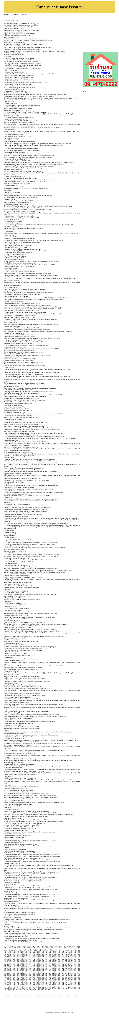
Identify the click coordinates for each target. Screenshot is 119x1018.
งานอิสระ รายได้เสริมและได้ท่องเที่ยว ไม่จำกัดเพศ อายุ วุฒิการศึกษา (21, 61)
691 (63, 981)
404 (66, 965)
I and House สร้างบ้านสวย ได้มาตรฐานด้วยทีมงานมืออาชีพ (19, 271)
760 (53, 984)
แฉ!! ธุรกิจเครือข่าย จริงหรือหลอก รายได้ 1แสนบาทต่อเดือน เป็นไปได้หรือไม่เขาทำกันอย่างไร (27, 560)
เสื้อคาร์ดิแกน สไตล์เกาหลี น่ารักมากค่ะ (14, 549)
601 (5, 977)
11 (25, 946)
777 (30, 986)
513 (30, 972)
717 (69, 982)
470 (46, 969)
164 (66, 952)
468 (40, 969)
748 (14, 984)
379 (63, 964)
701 (18, 982)
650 (8, 979)
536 (27, 973)
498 (59, 970)
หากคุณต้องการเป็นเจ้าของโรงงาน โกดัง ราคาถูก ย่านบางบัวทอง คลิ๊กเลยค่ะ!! (23, 374)
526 (72, 972)
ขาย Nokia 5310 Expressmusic (12, 326)
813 (69, 987)
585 (30, 975)
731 (37, 983)
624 (79, 977)
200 (27, 955)
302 (46, 960)
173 (18, 954)
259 (63, 958)
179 (37, 954)
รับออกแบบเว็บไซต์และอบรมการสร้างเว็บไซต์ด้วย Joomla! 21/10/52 (21, 659)
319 (24, 961)
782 (46, 986)
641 (56, 978)
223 (24, 956)
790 (72, 986)
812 (66, 987)
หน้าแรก (6, 14)
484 (14, 970)
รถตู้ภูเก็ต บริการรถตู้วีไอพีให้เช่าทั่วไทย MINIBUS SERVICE (19, 33)
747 (11, 984)
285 (69, 959)
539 (37, 973)
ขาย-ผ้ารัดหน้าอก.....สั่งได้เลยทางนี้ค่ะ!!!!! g (15, 91)
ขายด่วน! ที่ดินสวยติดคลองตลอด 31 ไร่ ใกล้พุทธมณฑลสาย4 (19, 851)
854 (46, 990)
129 (30, 951)
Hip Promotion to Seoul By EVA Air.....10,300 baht (17, 494)
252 (40, 958)
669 (69, 979)
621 (69, 977)
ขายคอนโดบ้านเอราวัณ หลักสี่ (11, 277)
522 (59, 972)
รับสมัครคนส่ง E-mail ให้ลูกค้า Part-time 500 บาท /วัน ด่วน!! (19, 317)
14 (33, 946)
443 (37, 968)
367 (24, 964)
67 (9, 949)
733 (43, 983)
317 (18, 961)
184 (53, 954)
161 (56, 952)
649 (5, 979)
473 (56, 969)
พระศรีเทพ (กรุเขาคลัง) (9, 231)
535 (24, 973)
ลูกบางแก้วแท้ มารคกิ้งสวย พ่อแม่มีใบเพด (14, 147)
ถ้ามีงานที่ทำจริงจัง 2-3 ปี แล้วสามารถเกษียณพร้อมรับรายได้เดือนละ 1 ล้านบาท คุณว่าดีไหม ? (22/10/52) (31, 275)
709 (43, 982)
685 (43, 981)
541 (43, 973)
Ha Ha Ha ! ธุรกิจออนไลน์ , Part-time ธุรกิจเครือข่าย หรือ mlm (19, 912)
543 (50, 973)
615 (50, 977)
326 (46, 961)
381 (69, 964)
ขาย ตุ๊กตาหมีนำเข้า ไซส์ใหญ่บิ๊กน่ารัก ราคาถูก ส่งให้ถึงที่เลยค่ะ (20, 336)
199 (24, 955)
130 (34, 951)
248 (27, 958)
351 (50, 963)
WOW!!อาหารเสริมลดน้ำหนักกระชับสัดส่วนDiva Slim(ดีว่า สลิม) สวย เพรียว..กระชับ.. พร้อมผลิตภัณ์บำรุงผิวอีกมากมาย (34, 299)
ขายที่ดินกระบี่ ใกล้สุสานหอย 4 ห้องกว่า (14, 28)
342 (21, 963)
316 (14, 961)
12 (28, 946)
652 (14, 979)
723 (11, 983)
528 (79, 972)
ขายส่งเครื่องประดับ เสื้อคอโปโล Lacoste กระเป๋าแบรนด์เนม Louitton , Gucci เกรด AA (26, 181)
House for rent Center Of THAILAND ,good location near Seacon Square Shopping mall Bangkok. (30, 388)
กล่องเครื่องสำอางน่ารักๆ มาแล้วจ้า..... (13, 818)
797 (18, 987)
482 (8, 970)
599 (75, 975)
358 (72, 963)
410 (8, 967)
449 (56, 968)
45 (32, 947)
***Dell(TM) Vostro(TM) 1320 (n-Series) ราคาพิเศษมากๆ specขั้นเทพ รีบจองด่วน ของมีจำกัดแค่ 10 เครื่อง (31, 463)
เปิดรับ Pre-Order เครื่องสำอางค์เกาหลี (13, 221)
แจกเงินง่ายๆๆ (7, 807)
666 (59, 979)
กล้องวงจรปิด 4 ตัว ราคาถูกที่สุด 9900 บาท (15, 32)
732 (40, 983)
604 (14, 977)
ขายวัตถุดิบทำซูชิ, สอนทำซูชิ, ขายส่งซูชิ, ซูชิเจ (16, 565)
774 (21, 986)
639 (50, 978)
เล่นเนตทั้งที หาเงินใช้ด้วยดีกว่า (12, 683)
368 (27, 964)
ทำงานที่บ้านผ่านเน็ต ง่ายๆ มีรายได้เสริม (14, 482)
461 (18, 969)
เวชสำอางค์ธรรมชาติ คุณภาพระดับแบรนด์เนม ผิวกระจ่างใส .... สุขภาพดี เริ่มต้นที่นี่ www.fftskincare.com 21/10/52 (33, 821)
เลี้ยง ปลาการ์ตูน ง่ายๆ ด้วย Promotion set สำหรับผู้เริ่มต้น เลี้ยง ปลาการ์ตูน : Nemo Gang (27, 880)
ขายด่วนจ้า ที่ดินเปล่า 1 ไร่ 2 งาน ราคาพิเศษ (15, 247)
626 (8, 978)
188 (66, 954)
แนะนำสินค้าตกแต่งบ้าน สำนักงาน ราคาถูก (15, 347)
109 (44, 950)
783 (50, 986)
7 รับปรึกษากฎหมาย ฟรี (10, 537)
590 (46, 975)
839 (75, 988)
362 (8, 964)
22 (52, 946)
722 (8, 983)
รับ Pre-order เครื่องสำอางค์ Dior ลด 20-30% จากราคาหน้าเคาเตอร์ (21, 30)
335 (75, 961)
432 (79, 967)
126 (21, 951)
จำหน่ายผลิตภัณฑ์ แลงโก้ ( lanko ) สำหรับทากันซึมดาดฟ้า (19, 487)
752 (27, 984)
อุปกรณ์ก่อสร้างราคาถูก (10, 884)
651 (11, 979)
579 (11, 975)
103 (24, 950)
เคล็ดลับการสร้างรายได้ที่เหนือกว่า (12, 671)
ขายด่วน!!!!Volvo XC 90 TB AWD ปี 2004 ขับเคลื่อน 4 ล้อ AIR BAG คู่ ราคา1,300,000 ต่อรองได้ (28, 489)
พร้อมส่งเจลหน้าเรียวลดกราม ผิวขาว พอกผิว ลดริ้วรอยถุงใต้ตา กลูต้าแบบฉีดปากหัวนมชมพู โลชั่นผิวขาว (30, 319)
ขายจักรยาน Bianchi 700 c (11, 606)
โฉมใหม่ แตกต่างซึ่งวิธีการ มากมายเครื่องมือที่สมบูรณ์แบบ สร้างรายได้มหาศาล (24, 228)
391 (24, 965)
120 (79, 950)
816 (79, 987)
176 (27, 954)
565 (43, 974)
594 (59, 975)
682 (34, 981)
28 (67, 946)
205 (43, 955)
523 (63, 972)
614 (46, 977)
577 (5, 975)
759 (50, 984)
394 (34, 965)
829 (43, 988)
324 (40, 961)
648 (79, 978)
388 (14, 965)
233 (56, 956)
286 (72, 959)
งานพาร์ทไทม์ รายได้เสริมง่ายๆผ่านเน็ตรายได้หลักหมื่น (18, 60)
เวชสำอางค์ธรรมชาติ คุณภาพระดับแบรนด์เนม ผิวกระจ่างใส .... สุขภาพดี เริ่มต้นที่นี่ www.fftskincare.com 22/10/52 (33, 240)
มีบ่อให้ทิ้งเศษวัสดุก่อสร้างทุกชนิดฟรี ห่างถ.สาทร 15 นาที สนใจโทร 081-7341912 (25, 695)
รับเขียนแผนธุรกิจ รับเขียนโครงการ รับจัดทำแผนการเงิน (18, 421)
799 (24, 987)
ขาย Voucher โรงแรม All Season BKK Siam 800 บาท (18, 403)
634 (34, 978)
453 (69, 968)
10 (23, 946)
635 (37, 978)
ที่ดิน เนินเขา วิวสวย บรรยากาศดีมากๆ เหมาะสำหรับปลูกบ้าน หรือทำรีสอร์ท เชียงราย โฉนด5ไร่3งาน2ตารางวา (32, 428)
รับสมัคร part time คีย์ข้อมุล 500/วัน (13, 169)
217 (5, 956)
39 (17, 947)
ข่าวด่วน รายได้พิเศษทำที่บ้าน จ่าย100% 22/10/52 (17, 161)
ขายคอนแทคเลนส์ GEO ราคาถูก (12, 610)
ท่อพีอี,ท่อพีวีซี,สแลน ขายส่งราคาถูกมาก (14, 837)
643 (63, 978)
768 (79, 984)
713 (56, 982)
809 (56, 987)
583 (24, 975)
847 (24, 990)
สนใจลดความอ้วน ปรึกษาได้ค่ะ (12, 620)
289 (5, 960)
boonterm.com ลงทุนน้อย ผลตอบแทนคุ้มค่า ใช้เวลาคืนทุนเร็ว (19, 211)
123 (11, 951)
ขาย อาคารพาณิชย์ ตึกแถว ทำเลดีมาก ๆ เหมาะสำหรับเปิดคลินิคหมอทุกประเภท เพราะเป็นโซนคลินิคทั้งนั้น (31, 813)
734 (46, 983)
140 (66, 951)
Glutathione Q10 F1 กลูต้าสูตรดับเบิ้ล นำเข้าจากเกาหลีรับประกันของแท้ (22, 68)
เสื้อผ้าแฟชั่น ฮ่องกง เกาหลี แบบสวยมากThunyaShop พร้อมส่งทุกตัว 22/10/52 (24, 383)
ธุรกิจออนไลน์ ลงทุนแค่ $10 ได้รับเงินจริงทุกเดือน (16, 202)
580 (14, 975)
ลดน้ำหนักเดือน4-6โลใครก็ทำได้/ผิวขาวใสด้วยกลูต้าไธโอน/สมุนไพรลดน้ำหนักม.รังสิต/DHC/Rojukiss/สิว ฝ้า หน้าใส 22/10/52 (36, 298)
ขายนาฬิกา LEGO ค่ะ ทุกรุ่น (11, 639)
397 (43, 965)
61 (71, 947)
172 (14, 954)
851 (36, 990)
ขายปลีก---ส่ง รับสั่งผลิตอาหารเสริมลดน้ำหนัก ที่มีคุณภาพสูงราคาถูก (21, 435)
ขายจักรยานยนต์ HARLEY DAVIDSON (14, 89)
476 (66, 969)
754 (34, 984)
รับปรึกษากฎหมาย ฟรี (9, 535)
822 (21, 988)
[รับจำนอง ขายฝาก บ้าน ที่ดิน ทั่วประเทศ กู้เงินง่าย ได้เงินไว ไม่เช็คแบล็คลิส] (100, 86)
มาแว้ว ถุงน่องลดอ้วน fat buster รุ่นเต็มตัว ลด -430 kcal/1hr (19, 561)
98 (9, 950)
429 (69, 967)
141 (69, 951)
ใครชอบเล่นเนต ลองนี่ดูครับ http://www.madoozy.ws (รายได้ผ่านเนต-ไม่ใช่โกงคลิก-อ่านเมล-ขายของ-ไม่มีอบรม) (32, 307)
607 (24, 977)
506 (8, 972)
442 (34, 968)
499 (63, 970)
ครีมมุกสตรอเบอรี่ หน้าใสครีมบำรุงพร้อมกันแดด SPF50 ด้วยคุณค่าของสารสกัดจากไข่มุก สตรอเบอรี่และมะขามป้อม (33, 433)
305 (56, 960)
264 (79, 958)
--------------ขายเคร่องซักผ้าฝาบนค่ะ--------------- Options (17, 539)
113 (56, 950)
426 (59, 967)
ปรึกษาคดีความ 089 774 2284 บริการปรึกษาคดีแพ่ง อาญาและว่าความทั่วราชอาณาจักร (26, 480)
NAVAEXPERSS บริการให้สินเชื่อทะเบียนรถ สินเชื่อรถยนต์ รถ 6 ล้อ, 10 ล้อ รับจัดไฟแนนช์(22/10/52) (29, 155)
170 (8, 954)
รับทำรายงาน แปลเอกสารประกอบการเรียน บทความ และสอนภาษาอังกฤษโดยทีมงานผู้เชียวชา (28, 157)
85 (54, 949)
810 (59, 987)
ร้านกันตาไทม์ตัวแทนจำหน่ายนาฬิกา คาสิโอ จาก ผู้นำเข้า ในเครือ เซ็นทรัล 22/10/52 (26, 82)
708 (40, 982)
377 (56, 964)
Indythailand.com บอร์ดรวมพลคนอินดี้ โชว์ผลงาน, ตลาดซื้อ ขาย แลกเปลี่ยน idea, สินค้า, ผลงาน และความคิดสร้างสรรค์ (35, 922)
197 (18, 955)
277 (43, 959)
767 (75, 984)
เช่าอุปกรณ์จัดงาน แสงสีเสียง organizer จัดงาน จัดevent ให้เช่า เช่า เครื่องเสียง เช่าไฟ (26, 188)
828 (40, 988)
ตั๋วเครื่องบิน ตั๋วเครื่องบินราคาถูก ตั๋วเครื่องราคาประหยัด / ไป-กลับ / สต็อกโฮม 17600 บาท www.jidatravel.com (32, 894)
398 (46, 965)
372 (40, 964)
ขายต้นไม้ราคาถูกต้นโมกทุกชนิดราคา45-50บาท (16, 53)
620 (66, 977)
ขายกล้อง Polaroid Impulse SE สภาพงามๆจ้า (15, 119)
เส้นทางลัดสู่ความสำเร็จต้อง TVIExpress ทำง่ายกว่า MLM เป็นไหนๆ (21, 25)
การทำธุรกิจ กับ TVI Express (11, 138)
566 (46, 974)
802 (34, 987)
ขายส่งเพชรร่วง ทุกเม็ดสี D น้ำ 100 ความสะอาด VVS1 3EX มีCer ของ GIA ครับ (24, 622)
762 (59, 984)
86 (56, 949)
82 (46, 949)
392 (27, 965)
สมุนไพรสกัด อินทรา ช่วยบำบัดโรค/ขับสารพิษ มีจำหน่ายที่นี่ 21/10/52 (22, 726)
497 (56, 970)
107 (37, 950)
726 (21, 983)
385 (5, 965)
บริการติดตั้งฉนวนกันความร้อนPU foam (14, 660)
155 (37, 952)
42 (25, 947)
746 (8, 984)
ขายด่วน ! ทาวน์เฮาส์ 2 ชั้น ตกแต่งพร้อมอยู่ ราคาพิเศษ (18, 804)
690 (59, 981)
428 (66, 967)
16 (38, 946)
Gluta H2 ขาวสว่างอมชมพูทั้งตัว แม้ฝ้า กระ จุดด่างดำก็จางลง (19, 87)
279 (50, 959)
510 (21, 972)
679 (24, 981)
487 (24, 970)
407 (75, 965)
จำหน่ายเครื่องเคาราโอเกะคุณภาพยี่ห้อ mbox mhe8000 (18, 875)
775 (24, 986)
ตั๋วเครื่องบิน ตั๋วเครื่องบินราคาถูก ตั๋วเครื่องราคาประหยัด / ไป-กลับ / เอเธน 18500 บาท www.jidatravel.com (31, 873)
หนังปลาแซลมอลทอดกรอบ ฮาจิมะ (12, 679)
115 (63, 950)
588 (40, 975)
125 (18, 951)
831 (50, 988)
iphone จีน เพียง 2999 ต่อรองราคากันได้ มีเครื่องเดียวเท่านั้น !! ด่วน (21, 417)
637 (43, 978)
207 (50, 955)
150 (21, 952)
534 (21, 973)
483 (11, 970)
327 (50, 961)
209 (56, 955)
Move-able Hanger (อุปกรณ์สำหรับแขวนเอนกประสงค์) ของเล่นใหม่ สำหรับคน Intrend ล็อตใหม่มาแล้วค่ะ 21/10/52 (33, 666)
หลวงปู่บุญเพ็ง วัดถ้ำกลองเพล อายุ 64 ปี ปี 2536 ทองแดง (18, 619)
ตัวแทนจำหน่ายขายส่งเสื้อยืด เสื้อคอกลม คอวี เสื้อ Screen (18, 389)
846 (20, 990)
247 (24, 958)
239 (75, 956)
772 (14, 986)
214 (72, 955)
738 (59, 983)
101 (18, 950)
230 (46, 956)
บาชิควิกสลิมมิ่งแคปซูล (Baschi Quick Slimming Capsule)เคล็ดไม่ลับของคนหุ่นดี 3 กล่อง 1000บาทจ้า (30, 180)
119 (75, 950)
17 (40, 946)
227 (37, 956)
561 (30, 974)
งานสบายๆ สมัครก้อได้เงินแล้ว (11, 506)
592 (53, 975)
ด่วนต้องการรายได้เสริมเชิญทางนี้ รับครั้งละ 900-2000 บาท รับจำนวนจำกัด (23, 577)
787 (63, 986)
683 (37, 981)
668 (66, 979)
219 (11, 956)
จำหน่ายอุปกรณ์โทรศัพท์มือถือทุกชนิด (13, 134)
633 (30, 978)
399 (50, 965)
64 (79, 947)
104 (27, 950)
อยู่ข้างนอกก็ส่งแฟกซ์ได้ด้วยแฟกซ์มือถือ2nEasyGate (17, 473)
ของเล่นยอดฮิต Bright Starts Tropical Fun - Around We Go (19, 736)
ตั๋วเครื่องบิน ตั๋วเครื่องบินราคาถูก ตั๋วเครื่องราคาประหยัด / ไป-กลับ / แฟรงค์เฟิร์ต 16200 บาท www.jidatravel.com (32, 900)
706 (34, 982)
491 (37, 970)
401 (56, 965)
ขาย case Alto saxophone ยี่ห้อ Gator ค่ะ (14, 915)
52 (49, 947)
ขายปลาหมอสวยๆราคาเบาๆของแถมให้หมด (15, 407)
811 (63, 987)
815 (75, 987)
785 (56, 986)
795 (11, 987)
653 (18, 979)
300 (40, 960)
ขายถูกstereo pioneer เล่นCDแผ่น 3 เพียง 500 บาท (17, 835)
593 (56, 975)
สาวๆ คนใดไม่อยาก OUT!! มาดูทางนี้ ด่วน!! (15, 256)
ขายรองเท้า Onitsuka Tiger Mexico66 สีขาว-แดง (16, 653)
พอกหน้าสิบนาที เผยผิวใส (10, 185)
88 (61, 949)
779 (37, 986)
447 (50, 968)
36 (10, 947)
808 (53, 987)
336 (79, 961)
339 (11, 963)
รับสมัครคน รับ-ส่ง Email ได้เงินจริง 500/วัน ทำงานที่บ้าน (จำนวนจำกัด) (22, 599)
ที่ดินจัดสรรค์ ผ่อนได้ (9, 540)
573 (69, 974)
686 (46, 981)
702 (21, 982)
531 (11, 973)
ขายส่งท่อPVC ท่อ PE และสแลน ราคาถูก (14, 839)
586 (34, 975)
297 (30, 960)
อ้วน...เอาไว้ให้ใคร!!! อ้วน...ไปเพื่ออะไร (14, 333)
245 (18, 958)
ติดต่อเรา (23, 14)
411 (11, 967)
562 (34, 974)
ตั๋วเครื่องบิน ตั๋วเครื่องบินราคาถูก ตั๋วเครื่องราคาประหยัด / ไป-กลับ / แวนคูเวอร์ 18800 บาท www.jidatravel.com (32, 853)
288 (79, 959)
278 (46, 959)
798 (21, 987)
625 (5, 978)
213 (69, 955)
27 (65, 946)
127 (24, 951)
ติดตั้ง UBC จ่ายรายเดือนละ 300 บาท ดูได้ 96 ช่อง (17, 655)
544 (53, 973)
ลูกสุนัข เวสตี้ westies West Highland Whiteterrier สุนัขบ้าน (19, 58)
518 (46, 972)
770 (8, 986)
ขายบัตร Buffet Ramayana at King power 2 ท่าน (16, 575)
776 (27, 986)
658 (34, 979)
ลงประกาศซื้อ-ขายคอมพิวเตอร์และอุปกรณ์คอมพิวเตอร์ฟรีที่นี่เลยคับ (21, 148)
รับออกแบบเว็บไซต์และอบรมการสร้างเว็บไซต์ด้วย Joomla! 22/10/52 (21, 424)
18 (43, 946)
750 (21, 984)
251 (37, 958)
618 (59, 977)
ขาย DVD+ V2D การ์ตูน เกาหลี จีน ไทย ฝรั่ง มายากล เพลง (19, 75)
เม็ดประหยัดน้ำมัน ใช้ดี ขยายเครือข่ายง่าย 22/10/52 (17, 136)
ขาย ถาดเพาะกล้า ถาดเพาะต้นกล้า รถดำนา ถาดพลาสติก (18, 723)
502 (72, 970)
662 (46, 979)
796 (14, 987)
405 (69, 965)
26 (62, 946)
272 (27, 959)
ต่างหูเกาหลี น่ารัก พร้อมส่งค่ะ (11, 643)
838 (72, 988)
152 (27, 952)
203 (37, 955)
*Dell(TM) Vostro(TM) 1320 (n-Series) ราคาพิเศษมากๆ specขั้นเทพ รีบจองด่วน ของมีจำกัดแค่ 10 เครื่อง (30, 721)
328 (53, 961)
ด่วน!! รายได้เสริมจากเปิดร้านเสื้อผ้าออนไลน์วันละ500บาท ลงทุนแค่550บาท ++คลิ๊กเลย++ (27, 681)
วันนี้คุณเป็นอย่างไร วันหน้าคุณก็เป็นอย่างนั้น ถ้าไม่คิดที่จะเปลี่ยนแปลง (21, 49)
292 (14, 960)
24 (57, 946)
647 (75, 978)
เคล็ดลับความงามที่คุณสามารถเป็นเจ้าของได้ (15, 159)
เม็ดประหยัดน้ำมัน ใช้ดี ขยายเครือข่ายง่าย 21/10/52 (17, 596)
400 (53, 965)
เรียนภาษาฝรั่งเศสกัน (9, 891)
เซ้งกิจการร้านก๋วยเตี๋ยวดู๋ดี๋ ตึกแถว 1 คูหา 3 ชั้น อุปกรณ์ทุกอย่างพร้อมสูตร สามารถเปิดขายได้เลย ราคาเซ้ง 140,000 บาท (34, 51)
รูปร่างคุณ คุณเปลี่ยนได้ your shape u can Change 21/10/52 (19, 764)
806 (46, 987)
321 (30, 961)
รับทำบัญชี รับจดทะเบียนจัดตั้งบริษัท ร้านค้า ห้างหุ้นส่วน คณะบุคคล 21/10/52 (23, 759)
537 (30, 973)
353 (56, 963)
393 (30, 965)
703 (24, 982)
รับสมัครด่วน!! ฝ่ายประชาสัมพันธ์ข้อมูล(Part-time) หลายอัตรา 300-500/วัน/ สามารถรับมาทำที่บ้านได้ (29, 629)
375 (50, 964)
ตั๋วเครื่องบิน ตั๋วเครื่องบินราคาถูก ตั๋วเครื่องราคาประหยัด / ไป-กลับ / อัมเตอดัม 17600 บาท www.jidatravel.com (32, 861)
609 (30, 977)
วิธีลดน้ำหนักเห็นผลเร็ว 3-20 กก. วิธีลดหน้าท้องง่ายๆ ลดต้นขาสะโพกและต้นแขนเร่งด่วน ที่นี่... (28, 273)
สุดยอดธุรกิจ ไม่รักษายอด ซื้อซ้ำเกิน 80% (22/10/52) (17, 183)
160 (53, 952)
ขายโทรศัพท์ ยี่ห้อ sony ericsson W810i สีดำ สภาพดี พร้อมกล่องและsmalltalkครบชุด (25, 39)
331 (63, 961)
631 (24, 978)
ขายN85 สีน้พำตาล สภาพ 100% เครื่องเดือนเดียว (16, 792)
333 (69, 961)
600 (79, 975)
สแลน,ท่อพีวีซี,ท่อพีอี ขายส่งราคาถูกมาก (14, 833)
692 (66, 981)
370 (34, 964)
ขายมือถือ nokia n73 (9, 101)
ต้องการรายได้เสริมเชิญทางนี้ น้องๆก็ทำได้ (14, 603)
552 (79, 973)
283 (63, 959)
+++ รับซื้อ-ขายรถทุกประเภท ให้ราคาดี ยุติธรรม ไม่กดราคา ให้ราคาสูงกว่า (23, 340)
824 (27, 988)
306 (59, 960)
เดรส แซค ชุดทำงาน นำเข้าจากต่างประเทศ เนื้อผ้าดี (17, 697)
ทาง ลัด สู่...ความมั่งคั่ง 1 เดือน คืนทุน (13, 301)
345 (30, 963)
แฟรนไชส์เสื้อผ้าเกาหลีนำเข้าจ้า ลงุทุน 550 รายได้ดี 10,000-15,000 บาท (22, 65)
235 (63, 956)
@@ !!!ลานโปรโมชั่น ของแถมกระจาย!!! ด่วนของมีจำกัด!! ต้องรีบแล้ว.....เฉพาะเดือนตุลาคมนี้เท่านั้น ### (30, 797)
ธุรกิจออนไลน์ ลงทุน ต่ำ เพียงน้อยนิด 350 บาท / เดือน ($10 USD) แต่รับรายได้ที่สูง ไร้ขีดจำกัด (28, 195)
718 (72, 982)
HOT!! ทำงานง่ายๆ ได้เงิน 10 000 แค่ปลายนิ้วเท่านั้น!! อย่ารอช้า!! (20, 178)
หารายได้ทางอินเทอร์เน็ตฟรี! (11, 80)
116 (66, 950)
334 (72, 961)
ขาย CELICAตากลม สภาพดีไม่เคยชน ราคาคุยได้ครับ (17, 371)
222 (21, 956)
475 (63, 969)
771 (11, 986)
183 (50, 954)
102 (21, 950)
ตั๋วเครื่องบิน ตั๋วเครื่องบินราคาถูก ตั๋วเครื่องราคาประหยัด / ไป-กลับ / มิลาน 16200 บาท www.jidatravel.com (31, 877)
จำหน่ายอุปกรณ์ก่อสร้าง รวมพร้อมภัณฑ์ (14, 490)
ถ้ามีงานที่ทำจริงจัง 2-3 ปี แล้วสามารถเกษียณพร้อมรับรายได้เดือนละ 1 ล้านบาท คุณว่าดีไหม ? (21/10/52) (31, 735)
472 (53, 969)
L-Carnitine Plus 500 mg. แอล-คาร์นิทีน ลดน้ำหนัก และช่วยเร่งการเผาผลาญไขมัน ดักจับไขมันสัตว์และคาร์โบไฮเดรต (34, 73)
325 (43, 961)
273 (30, 959)
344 (27, 963)
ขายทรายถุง (7, 847)
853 (42, 990)
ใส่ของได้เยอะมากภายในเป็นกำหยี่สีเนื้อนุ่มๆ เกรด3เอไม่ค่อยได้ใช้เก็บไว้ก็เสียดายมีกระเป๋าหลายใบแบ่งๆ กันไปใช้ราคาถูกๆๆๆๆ (35, 572)
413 (18, 967)
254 (46, 958)
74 (27, 949)
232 (53, 956)
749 (18, 984)
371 (37, 964)
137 (56, 951)
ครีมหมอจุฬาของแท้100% (10, 563)
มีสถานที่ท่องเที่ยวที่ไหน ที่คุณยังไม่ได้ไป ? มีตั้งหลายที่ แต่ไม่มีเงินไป (21, 742)
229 (43, 956)
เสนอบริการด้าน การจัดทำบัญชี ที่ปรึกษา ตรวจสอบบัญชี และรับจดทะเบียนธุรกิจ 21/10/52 (26, 811)
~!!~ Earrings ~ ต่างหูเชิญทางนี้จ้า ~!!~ (14, 725)
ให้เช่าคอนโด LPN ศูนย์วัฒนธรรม (12, 917)
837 (69, 988)
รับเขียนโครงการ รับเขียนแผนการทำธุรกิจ (14, 412)
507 (11, 972)
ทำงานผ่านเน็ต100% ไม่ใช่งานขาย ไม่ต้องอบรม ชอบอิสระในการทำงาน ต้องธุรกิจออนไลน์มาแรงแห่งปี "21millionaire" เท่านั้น (36, 100)
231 (50, 956)
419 (37, 967)
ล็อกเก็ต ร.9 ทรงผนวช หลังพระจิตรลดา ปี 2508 (16, 591)
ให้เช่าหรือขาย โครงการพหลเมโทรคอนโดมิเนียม (16, 408)
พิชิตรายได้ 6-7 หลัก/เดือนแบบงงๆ (12, 192)
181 (43, 954)
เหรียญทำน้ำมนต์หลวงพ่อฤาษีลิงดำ (13, 223)
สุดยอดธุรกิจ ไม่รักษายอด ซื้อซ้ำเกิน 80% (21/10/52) (17, 935)
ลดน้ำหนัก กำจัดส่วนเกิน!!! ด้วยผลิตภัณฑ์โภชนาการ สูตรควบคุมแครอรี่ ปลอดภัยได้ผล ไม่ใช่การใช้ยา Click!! (31, 324)
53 (52, 947)
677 (18, 981)
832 (53, 988)
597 (69, 975)
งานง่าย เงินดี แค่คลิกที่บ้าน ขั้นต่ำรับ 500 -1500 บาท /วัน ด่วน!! (20, 120)
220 (14, 956)
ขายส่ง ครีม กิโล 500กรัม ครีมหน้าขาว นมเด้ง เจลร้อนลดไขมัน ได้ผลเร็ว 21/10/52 (25, 699)
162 (59, 952)
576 (79, 974)
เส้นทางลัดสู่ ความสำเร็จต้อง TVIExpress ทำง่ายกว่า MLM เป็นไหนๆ (21, 23)
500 (66, 970)
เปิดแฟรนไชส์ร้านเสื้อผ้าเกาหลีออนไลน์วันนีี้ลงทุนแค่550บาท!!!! (20, 685)
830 (46, 988)
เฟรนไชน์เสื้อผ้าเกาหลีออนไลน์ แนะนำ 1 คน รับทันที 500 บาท (19, 26)
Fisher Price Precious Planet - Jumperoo (14, 733)
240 (79, 956)
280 (53, 959)
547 (63, 973)
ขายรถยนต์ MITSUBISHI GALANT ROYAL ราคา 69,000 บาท (20, 574)
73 (24, 949)
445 (43, 968)
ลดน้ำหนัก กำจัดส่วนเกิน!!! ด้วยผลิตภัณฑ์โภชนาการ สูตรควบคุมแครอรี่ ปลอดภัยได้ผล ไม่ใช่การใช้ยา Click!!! (32, 338)
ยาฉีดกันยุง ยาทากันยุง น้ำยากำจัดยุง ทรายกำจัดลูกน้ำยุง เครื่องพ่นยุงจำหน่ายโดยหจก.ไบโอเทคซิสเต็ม (30, 471)
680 (27, 981)
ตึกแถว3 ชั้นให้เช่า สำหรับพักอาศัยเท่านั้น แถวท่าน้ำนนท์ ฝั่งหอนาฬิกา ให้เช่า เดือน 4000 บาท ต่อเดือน (30, 594)
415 (24, 967)
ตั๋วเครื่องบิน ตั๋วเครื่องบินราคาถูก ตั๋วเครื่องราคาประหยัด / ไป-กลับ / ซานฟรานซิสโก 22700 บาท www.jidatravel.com (33, 856)
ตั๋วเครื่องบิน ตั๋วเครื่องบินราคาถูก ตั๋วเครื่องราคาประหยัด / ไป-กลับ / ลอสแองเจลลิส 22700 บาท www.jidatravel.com (33, 860)
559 (24, 974)
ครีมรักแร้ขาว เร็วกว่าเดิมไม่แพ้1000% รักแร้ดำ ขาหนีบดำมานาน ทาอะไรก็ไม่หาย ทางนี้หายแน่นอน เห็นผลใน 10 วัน (34, 436)
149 (18, 952)
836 (66, 988)
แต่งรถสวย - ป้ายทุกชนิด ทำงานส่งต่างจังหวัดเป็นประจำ (18, 718)
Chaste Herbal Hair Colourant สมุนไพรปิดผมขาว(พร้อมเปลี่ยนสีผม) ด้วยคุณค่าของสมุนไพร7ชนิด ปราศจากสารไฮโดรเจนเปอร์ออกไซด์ (38, 814)
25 (60, 946)
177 (30, 954)
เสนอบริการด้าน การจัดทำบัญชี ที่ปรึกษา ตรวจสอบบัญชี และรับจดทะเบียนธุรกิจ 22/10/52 (26, 251)
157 (43, 952)
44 (29, 947)
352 (53, 963)
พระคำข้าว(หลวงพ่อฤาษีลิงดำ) (11, 226)
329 (56, 961)
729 (30, 983)
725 (18, 983)
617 (56, 977)
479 (75, 969)
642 (59, 978)
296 (27, 960)
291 (11, 960)
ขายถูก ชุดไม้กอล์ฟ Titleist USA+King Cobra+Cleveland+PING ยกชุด (22, 553)
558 (21, 974)
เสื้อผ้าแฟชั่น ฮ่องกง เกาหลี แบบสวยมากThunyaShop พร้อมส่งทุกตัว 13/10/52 (24, 362)
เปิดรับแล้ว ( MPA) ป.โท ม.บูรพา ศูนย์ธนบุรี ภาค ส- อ (17, 558)
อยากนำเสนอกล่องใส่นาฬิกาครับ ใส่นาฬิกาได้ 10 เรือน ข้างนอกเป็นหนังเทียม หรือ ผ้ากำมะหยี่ (27, 209)
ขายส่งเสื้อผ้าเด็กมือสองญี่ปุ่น (11, 893)
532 (14, 973)
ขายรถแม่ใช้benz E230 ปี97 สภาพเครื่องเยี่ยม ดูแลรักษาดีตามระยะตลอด (22, 63)
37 (12, 947)
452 (66, 968)
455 (75, 968)
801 (30, 987)
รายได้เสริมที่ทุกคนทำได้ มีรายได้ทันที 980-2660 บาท (17, 605)
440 (27, 968)
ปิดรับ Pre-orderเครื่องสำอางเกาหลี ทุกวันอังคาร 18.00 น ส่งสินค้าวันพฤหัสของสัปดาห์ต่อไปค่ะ (28, 507)
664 (53, 979)
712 (53, 982)
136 (53, 951)
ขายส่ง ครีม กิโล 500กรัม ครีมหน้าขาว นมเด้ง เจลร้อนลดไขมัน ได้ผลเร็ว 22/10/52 (25, 342)
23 (55, 946)
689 (56, 981)
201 (30, 955)
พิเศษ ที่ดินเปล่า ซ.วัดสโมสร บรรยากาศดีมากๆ (15, 237)
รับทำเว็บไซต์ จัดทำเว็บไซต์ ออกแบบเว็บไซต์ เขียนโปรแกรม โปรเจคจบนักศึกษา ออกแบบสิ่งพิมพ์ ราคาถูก (30, 568)
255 (50, 958)
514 (34, 972)
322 (34, 961)
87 (59, 949)
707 (37, 982)
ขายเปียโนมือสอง (8, 657)
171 (11, 954)
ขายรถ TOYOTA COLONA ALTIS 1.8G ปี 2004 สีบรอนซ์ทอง (19, 914)
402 (59, 965)
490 (34, 970)
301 (43, 960)
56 (59, 947)
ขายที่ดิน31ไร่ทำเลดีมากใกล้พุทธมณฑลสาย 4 (15, 849)
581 (18, 975)
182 (46, 954)
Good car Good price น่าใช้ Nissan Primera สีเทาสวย (18, 410)
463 (24, 969)
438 (21, 968)
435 (11, 968)
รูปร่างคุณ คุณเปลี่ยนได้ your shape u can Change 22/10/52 (19, 291)
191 (75, 954)
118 (72, 950)
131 (37, 951)
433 (5, 968)
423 (50, 967)
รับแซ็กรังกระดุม (8, 190)
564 (40, 974)
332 (66, 961)
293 (18, 960)
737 (56, 983)
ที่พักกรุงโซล (7, 924)
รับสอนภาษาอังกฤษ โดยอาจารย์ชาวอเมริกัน (15, 551)
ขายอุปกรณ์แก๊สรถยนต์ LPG (11, 440)
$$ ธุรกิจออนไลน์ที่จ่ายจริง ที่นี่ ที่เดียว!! (14, 54)
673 (5, 981)
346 (34, 963)
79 (39, 949)
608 (27, 977)
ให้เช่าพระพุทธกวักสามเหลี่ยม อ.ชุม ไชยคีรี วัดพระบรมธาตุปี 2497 (21, 197)
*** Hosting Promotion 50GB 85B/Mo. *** (14, 353)
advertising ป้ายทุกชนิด (10, 706)
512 (27, 972)
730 (34, 983)
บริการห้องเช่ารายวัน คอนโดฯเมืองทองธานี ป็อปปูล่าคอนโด (19, 93)
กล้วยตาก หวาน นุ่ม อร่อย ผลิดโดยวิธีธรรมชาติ (16, 907)
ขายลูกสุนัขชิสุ (7, 484)
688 (53, 981)
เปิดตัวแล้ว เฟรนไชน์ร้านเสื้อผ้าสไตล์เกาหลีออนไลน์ (17, 608)
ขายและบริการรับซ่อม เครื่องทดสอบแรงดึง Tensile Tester (18, 360)
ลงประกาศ (15, 14)
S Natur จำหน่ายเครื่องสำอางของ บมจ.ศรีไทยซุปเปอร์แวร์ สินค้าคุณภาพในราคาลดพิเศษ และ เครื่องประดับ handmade (34, 636)
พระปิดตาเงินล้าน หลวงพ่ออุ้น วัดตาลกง (14, 72)
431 (75, 967)
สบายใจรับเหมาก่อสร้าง (10, 528)
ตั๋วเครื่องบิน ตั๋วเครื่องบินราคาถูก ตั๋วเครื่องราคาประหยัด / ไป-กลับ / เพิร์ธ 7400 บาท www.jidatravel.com (30, 832)
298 (34, 960)
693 (69, 981)
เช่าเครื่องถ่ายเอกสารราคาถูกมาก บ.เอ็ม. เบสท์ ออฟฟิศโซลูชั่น (19, 753)
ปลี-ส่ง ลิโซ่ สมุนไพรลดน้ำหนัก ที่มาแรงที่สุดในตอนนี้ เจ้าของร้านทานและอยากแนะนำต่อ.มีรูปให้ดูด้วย (30, 646)
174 (21, 954)
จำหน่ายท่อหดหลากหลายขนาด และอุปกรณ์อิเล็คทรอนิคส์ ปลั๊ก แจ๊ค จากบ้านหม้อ (24, 385)
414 (21, 967)
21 (50, 946)
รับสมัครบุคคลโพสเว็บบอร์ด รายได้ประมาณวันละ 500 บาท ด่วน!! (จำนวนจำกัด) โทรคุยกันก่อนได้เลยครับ (30, 613)
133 (43, 951)
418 (34, 967)
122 (8, 951)
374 (46, 964)
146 (8, 952)
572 (66, 974)
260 (66, 958)
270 (21, 959)
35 (7, 947)
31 (75, 946)
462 (21, 969)
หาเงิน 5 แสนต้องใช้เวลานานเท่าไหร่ (13, 187)
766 (72, 984)
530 (8, 973)
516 (40, 972)
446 (46, 968)
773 (18, 986)
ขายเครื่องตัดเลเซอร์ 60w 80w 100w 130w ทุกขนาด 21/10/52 (20, 778)
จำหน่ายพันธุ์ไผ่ (8, 720)
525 (69, 972)
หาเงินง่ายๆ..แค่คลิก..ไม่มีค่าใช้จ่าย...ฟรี (14, 738)
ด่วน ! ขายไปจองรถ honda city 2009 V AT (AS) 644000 (18, 84)
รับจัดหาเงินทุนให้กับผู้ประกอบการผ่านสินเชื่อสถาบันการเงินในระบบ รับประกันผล (24, 426)
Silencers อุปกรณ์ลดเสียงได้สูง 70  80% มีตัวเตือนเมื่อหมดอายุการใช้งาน (22, 303)
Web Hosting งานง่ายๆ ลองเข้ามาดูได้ (13, 800)
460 (14, 969)
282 (59, 959)
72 (22, 949)
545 (56, 973)
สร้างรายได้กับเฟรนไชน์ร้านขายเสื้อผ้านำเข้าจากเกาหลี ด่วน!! (19, 141)
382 (72, 964)
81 (44, 949)
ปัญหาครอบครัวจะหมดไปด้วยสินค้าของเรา (15, 254)
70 (17, 949)
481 (5, 970)
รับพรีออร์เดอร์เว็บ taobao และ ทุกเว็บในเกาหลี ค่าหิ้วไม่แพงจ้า (20, 122)
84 (51, 949)
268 (14, 959)
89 (64, 949)
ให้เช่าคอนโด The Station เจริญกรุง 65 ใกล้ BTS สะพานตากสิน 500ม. (22, 150)
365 (18, 964)
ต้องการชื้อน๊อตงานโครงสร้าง (11, 140)
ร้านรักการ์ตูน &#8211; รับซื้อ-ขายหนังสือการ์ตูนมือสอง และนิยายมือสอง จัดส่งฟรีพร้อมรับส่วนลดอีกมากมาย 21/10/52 (34, 929)
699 (11, 982)
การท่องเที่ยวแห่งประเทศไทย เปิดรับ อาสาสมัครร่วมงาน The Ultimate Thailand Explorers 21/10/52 (29, 896)
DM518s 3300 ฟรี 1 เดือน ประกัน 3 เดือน (14, 42)
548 (66, 973)
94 (76, 949)
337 (5, 963)
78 (36, 949)
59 (66, 947)
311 (75, 960)
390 (21, 965)
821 (18, 988)
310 (72, 960)
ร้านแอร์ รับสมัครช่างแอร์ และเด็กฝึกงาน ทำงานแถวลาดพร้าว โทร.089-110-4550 (24, 400)
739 (63, 983)
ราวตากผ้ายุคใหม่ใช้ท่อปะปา (11, 901)
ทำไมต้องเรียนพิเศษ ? (9, 129)
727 (24, 983)
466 (34, 969)
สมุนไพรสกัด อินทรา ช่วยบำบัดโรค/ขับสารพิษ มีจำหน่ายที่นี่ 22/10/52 (22, 310)
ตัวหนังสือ (6, 730)
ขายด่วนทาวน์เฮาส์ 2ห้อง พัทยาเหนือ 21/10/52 (16, 788)
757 (43, 984)
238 (72, 956)
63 (76, 947)
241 (5, 958)
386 (8, 965)
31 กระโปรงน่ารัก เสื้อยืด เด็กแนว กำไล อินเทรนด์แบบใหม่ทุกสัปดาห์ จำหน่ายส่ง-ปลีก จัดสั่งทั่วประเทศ (29, 544)
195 (11, 955)
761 (56, 984)
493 (43, 970)
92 (71, 949)
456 (79, 968)
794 (8, 987)
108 (40, 950)
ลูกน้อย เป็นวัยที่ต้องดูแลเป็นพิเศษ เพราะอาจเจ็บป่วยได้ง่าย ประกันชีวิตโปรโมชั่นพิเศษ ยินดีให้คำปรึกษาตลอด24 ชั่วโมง (34, 461)
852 (39, 990)
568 (53, 974)
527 (75, 972)
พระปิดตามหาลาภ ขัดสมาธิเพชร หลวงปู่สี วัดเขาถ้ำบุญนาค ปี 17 (20, 567)
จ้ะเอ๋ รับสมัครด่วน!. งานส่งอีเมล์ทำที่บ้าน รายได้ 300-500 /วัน (19, 315)
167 (75, 952)
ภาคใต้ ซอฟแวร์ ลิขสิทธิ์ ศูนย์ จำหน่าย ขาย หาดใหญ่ (17, 46)
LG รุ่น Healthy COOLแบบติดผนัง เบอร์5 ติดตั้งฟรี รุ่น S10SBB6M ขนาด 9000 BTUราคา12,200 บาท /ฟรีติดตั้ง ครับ (34, 414)
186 (59, 954)
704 (27, 982)
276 (40, 959)
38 (15, 947)
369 (30, 964)
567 (50, 974)
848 (27, 990)
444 (40, 968)
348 (40, 963)
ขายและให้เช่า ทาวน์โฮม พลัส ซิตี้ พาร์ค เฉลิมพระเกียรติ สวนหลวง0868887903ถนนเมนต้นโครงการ (29, 459)
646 (72, 978)
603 (11, 977)
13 (30, 946)
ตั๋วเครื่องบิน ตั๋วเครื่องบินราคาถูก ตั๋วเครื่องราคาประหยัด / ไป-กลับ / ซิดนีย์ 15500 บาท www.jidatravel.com (31, 846)
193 (5, 955)
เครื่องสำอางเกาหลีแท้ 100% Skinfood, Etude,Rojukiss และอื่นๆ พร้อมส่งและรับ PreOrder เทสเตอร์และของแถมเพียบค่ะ (34, 750)
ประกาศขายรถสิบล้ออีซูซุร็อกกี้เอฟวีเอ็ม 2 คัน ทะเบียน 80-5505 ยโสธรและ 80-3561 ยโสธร (27, 495)
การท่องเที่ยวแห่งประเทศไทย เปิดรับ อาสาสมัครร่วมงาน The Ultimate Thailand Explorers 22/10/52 (29, 264)
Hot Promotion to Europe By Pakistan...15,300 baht (17, 745)
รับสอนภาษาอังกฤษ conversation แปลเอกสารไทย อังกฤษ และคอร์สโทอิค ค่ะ (23, 154)
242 (8, 958)
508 (14, 972)
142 (72, 951)
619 (63, 977)
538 (34, 973)
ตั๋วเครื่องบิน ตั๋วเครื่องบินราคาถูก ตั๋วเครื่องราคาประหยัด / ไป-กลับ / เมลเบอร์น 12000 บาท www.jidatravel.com (32, 840)
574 (72, 974)
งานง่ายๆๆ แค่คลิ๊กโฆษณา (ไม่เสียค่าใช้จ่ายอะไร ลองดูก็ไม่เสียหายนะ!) (22, 335)
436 (14, 968)
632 (27, 978)
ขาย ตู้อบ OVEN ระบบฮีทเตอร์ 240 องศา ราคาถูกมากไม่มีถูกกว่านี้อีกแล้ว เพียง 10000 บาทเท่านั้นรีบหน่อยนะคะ (32, 429)
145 (5, 952)
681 (30, 981)
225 (30, 956)
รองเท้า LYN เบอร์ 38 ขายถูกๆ (11, 86)
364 (14, 964)
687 (50, 981)
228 (40, 956)
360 (79, 963)
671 (75, 979)
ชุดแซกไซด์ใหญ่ (8, 601)
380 (66, 964)
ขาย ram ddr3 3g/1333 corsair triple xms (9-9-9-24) (17, 627)
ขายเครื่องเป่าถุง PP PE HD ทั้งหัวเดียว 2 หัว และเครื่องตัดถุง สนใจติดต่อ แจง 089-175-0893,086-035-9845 (32, 372)
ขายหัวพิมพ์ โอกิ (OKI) (9, 776)
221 (18, 956)
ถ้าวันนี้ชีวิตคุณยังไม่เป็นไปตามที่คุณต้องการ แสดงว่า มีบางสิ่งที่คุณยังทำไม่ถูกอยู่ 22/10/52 (27, 305)
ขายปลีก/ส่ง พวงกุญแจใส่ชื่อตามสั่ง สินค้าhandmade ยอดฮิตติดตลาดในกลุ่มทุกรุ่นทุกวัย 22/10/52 (29, 166)
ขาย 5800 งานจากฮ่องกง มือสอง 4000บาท (15, 258)
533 (18, 973)
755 (37, 984)
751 (24, 984)
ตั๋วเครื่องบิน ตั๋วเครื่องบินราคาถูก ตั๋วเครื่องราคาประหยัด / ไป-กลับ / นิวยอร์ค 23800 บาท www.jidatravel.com (31, 854)
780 (40, 986)
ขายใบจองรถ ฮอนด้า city (10, 230)
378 (59, 964)
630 (21, 978)
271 (24, 959)
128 (27, 951)
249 (30, 958)
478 (72, 969)
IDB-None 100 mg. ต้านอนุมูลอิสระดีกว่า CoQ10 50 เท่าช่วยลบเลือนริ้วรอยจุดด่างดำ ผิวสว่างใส (28, 47)
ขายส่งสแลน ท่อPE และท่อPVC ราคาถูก (14, 842)
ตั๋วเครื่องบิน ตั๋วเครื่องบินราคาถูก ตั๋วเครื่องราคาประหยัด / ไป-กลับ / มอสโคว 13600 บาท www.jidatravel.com (31, 872)
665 (56, 979)
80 (41, 949)
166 (72, 952)
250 (34, 958)
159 (50, 952)
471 (50, 969)
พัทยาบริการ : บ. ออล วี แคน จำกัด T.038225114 (16, 296)
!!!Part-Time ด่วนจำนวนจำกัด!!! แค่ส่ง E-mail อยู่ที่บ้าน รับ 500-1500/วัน (22, 752)
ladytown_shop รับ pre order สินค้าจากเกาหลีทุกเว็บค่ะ (18, 110)
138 (59, 951)
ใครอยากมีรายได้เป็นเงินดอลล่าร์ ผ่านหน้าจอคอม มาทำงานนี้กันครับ (21, 676)
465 (30, 969)
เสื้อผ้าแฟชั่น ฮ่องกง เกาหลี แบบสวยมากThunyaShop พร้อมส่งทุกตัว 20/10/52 (24, 352)
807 (50, 987)
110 (47, 950)
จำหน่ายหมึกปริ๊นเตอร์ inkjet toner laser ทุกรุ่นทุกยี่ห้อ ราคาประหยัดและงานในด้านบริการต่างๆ (28, 391)
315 (11, 961)
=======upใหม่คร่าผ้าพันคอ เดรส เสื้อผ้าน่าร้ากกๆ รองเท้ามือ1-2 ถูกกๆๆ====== (24, 470)
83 (49, 949)
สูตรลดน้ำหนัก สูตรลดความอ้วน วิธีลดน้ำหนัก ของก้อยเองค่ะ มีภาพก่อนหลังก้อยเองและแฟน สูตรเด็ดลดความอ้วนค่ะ (33, 704)
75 (29, 949)
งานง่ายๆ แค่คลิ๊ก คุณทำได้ (11, 287)
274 (34, 959)
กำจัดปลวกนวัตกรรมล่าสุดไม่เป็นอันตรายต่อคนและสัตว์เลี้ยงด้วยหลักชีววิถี (23, 249)
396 (40, 965)
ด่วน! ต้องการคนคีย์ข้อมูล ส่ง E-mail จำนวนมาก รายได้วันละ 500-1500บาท (23, 858)
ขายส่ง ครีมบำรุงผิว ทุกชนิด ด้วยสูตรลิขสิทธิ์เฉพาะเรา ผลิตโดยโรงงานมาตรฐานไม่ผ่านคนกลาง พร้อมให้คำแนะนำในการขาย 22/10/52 (38, 162)
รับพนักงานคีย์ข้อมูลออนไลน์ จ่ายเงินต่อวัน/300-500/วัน (18, 108)
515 (37, 972)
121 (5, 951)
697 (5, 982)
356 (66, 963)
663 (50, 979)
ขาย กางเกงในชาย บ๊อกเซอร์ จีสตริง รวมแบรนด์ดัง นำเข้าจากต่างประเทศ (22, 693)
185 (56, 954)
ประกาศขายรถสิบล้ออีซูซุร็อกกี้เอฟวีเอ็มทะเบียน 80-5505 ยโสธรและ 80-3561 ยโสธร (25, 112)
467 (37, 969)
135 (50, 951)
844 (14, 990)
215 (75, 955)
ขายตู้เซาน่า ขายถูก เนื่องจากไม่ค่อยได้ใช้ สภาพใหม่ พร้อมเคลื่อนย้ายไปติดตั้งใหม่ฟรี (26, 816)
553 (5, 974)
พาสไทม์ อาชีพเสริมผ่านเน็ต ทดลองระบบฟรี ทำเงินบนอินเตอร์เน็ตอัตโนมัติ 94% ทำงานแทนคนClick (29, 617)
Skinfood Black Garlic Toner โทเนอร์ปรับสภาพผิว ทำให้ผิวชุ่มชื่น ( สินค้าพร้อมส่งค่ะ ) (25, 511)
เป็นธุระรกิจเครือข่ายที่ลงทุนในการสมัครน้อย (15, 638)
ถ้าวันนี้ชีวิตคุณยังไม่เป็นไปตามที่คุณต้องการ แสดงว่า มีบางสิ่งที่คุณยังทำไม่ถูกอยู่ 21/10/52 (27, 711)
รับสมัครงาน (7, 502)
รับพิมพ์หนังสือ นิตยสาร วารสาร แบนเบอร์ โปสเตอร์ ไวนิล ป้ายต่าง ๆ (21, 844)
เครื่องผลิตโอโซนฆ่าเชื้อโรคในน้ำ (12, 285)
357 (69, 963)
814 (72, 987)
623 (75, 977)
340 (14, 963)
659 (37, 979)
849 (30, 990)
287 (75, 959)
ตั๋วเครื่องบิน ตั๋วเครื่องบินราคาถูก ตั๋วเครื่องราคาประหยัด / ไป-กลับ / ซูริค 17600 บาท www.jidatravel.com (30, 889)
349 (43, 963)
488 (27, 970)
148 (14, 952)
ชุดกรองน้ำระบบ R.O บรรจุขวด (12, 863)
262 (72, 958)
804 (40, 987)
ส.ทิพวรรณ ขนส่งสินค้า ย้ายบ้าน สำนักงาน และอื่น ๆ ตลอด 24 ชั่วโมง (21, 825)
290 (8, 960)
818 (8, 988)
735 (50, 983)
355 (63, 963)
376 (53, 964)
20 (47, 946)
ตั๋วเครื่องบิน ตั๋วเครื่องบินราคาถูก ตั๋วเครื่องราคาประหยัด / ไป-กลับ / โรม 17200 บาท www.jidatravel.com (30, 886)
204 (40, 955)
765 (69, 984)
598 (72, 975)
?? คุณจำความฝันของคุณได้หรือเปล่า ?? (14, 176)
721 (5, 983)
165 (69, 952)
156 (40, 952)
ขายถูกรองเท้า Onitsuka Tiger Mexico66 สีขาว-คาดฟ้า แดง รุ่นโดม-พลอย (23, 650)
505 (5, 972)
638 (46, 978)
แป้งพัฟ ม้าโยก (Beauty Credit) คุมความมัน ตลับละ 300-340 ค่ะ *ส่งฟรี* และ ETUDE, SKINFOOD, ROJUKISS (32, 308)
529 (5, 973)
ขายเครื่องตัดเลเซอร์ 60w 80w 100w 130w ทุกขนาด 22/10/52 (20, 266)
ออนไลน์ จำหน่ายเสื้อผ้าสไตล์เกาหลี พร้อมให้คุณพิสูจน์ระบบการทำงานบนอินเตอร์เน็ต (25, 942)
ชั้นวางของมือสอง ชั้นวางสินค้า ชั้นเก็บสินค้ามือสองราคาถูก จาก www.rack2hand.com (26, 345)
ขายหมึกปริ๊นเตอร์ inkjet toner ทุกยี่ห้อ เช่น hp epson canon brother (21, 393)
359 (75, 963)
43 (27, 947)
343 (24, 963)
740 (66, 983)
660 (40, 979)
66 (7, 949)
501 (69, 970)
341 (18, 963)
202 (34, 955)
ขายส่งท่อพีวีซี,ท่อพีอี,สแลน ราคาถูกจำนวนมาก (16, 830)
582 (21, 975)
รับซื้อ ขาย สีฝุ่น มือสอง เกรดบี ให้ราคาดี (14, 598)
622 (72, 977)
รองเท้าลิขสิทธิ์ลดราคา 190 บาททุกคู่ (13, 762)
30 (72, 946)
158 (46, 952)
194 (8, 955)
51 (47, 947)
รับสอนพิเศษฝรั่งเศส (8, 867)
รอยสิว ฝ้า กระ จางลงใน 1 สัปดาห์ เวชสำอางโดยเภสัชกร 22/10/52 (21, 447)
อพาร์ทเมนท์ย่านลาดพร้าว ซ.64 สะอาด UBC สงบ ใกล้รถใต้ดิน (20, 358)
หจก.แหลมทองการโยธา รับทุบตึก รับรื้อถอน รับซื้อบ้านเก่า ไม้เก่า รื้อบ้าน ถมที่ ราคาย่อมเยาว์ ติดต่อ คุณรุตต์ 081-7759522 (35, 547)
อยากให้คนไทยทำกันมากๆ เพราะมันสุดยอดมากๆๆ (17, 504)
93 (74, 949)
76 (31, 949)
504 (79, 970)
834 (59, 988)
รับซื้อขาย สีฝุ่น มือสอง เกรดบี (11, 931)
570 (59, 974)
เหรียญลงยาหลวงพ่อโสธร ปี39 (11, 219)
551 (75, 973)
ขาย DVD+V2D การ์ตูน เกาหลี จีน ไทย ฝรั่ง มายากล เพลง (18, 77)
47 (37, 947)
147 (11, 952)
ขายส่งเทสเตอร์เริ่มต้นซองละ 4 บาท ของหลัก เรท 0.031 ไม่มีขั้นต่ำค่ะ (21, 786)
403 (63, 965)
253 (43, 958)
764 (66, 984)
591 (50, 975)
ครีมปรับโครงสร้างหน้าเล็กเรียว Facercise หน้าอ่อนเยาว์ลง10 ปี (20, 828)
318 (21, 961)
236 (66, 956)
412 (14, 967)
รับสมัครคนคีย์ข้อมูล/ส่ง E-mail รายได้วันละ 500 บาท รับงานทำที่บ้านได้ (22, 728)
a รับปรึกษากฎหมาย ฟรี (10, 534)
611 (37, 977)
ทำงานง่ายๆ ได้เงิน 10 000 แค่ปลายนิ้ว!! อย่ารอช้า (17, 546)
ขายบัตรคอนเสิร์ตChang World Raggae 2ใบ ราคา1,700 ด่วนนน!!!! (21, 217)
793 (5, 987)
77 (34, 949)
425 (56, 967)
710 (46, 982)
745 (5, 984)
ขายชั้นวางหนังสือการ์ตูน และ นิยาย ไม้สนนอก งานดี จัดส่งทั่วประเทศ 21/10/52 (24, 678)
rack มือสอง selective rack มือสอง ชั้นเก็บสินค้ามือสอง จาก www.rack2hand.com (24, 887)
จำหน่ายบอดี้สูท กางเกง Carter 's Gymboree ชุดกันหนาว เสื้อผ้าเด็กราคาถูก (23, 167)
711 (50, 982)
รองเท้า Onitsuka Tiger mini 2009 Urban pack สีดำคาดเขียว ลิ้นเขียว (22, 641)
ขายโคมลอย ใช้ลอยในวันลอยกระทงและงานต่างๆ (16, 321)
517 (43, 972)
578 (8, 975)
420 (40, 967)
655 (24, 979)
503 (75, 970)
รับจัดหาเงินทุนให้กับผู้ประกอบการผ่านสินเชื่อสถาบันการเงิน (19, 431)
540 (40, 973)
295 (24, 960)
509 (18, 972)
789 (69, 986)
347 (37, 963)
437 (18, 968)
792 (79, 986)
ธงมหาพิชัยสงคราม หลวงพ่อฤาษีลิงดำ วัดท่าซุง (16, 204)
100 (15, 950)
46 (34, 947)
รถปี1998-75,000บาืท (9, 926)
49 (42, 947)
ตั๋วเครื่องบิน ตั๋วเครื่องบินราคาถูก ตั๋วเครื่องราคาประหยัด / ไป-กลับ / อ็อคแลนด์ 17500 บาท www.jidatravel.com (32, 820)
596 (66, 975)
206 (46, 955)
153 (30, 952)
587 (37, 975)
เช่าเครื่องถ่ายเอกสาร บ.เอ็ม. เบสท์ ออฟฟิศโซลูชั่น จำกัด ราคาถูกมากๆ (21, 398)
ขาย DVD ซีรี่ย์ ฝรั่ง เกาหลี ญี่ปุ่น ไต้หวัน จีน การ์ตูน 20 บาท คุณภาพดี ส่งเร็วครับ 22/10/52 (27, 355)
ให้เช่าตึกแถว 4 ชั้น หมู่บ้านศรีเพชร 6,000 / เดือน (16, 107)
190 (72, 954)
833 (56, 988)
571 (63, 974)
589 (43, 975)
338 (8, 963)
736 (53, 983)
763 (63, 984)
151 (24, 952)
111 (50, 950)
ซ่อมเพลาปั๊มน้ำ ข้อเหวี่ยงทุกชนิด (12, 882)
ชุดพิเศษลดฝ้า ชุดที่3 (9, 457)
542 (46, 973)
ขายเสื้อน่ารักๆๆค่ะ (8, 497)
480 (79, 969)
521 (56, 972)
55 (57, 947)
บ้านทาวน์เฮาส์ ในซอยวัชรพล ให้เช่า (13, 767)
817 (5, 988)
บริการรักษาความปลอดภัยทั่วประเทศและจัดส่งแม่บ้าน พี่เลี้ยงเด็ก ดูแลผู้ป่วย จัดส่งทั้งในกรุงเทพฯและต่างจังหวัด (32, 127)
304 (53, 960)
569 (56, 974)
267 (11, 959)
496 (53, 970)
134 (46, 951)
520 (53, 972)
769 (5, 986)
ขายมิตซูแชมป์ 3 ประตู (9, 785)
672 (79, 979)
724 (14, 983)
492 (40, 970)
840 (79, 988)
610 (34, 977)
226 (34, 956)
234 (59, 956)
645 (69, 978)
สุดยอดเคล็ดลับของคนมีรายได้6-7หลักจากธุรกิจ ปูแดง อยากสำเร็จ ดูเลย (22, 478)
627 (11, 978)
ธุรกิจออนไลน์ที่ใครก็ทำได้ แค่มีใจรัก (13, 405)
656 (27, 979)
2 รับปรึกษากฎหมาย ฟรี (10, 532)
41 (22, 947)
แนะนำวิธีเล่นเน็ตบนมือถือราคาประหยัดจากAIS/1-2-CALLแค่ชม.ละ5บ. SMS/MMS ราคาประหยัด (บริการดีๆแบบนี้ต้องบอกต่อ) (36, 743)
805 (43, 987)
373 (43, 964)
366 (21, 964)
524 (66, 972)
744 (79, 983)
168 (79, 952)
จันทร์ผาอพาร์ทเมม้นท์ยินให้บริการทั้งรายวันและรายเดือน (18, 270)
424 (53, 967)
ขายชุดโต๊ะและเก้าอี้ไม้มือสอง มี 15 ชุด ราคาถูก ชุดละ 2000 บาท (20, 940)
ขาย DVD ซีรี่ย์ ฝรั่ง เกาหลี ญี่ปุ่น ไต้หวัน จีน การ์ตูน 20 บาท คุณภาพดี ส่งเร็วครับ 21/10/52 (27, 688)
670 (72, 979)
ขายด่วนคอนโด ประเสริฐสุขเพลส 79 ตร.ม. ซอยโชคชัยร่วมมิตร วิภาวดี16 (23, 514)
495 (50, 970)
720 (79, 982)
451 (63, 968)
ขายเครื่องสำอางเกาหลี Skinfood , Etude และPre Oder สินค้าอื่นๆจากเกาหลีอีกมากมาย (26, 509)
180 (40, 954)
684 (40, 981)
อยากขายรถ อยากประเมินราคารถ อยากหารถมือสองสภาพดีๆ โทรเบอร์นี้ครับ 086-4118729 (27, 329)
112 (53, 950)
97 (7, 950)
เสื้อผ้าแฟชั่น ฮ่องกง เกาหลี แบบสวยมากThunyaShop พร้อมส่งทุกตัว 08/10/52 (24, 364)
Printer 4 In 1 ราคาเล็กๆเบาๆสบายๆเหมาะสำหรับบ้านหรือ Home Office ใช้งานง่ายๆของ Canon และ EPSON (31, 714)
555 (11, 974)
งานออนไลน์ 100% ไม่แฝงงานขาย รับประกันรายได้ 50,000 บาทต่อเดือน (22, 201)
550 (72, 973)
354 (59, 963)
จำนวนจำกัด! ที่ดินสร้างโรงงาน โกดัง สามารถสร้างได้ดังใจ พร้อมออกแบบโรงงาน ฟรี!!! (26, 793)
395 (37, 965)
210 (59, 955)
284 (66, 959)
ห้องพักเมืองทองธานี (9, 367)
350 (46, 963)
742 (72, 983)
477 (69, 969)
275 (37, 959)
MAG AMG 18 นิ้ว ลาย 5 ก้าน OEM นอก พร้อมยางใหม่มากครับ (20, 401)
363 (11, 964)
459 (11, 969)
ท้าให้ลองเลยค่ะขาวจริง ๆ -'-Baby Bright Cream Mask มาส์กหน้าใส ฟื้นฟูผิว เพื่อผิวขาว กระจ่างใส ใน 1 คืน (31, 96)
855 (49, 990)
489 (30, 970)
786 (59, 986)
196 (14, 955)
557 (18, 974)
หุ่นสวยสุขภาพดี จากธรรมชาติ (12, 194)
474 (59, 969)
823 (24, 988)
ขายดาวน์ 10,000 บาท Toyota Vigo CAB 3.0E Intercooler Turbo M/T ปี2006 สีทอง (25, 396)
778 (34, 986)
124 (14, 951)
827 (37, 988)
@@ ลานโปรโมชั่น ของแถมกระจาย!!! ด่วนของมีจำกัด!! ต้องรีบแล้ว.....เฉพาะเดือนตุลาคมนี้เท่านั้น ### (30, 795)
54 (54, 947)
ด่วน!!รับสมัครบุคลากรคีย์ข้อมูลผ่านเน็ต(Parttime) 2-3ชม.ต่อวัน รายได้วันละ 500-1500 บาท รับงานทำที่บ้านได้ (32, 631)
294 (21, 960)
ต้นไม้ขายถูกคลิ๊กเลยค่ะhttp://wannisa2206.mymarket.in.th (19, 117)
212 (66, 955)
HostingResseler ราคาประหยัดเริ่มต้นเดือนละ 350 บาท (18, 343)
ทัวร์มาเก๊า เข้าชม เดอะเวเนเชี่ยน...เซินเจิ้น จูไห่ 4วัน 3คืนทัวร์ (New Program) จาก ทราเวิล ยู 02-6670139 (31, 933)
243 (11, 958)
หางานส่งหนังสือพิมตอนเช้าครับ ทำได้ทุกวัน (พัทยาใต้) (18, 415)
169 (5, 954)
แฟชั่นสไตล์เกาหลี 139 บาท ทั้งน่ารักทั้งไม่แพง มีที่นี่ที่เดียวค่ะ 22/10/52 (22, 105)
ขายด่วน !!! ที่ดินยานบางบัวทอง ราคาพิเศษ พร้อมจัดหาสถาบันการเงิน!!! (22, 242)
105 (31, 950)
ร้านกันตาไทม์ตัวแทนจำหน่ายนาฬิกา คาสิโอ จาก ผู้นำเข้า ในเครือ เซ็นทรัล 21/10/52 (26, 648)
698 (8, 982)
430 (72, 967)
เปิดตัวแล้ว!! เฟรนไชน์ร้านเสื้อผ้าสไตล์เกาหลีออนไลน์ (17, 612)
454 (72, 968)
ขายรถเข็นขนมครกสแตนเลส (11, 268)
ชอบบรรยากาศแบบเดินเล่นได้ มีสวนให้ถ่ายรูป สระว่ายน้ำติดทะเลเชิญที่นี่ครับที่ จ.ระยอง (26, 422)
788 (66, 986)
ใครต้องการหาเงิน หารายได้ (11, 37)
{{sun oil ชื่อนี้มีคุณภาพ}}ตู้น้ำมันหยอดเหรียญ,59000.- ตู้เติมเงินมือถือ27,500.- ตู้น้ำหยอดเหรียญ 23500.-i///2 (31, 499)
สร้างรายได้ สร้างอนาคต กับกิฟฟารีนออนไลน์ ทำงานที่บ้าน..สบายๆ (21, 586)
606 (21, 977)
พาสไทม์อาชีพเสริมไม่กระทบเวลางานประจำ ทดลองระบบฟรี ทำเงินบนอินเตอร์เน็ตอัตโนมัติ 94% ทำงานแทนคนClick (33, 492)
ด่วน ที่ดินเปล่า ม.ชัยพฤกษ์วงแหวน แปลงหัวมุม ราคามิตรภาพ (19, 238)
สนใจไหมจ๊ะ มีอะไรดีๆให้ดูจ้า (11, 652)
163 (63, 952)
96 (4, 950)
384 (79, 964)
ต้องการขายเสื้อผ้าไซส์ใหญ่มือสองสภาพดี (14, 152)
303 (50, 960)
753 (30, 984)
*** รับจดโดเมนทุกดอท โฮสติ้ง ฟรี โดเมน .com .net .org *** (19, 350)
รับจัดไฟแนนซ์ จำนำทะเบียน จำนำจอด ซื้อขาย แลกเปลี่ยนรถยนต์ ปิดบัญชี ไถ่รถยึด (25, 879)
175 (24, 954)
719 (75, 982)
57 (62, 947)
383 (75, 964)
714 (59, 982)
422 (46, 967)
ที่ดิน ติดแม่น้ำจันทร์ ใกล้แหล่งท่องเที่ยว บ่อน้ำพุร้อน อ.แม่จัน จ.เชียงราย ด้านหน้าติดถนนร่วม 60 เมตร (30, 500)
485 (18, 970)
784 (53, 986)
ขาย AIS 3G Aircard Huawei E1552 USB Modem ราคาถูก (19, 67)
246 (21, 958)
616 (53, 977)
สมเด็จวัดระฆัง (7, 56)
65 (4, 949)
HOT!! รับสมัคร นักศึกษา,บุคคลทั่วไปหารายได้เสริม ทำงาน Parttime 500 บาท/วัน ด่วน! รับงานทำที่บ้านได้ (31, 556)
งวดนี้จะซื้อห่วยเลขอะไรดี (10, 103)
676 (14, 981)
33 (79, 946)
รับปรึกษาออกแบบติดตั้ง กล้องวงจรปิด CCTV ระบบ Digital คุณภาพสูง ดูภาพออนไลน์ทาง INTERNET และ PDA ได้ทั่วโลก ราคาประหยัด (38, 760)
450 (59, 968)
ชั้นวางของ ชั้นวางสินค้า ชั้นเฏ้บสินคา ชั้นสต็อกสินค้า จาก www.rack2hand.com (24, 823)
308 (66, 960)
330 (59, 961)
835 (63, 988)
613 (43, 977)
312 (79, 960)
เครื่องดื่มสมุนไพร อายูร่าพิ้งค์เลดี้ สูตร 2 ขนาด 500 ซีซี (18, 452)
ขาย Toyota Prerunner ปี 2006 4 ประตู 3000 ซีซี (16, 513)
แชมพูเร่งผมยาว (8, 589)
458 (8, 969)
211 (63, 955)
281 (56, 959)
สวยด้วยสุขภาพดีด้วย (9, 199)
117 (69, 950)
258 (59, 958)
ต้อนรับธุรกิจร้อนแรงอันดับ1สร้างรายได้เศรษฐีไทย (16, 516)
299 (37, 960)
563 (37, 974)
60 (69, 947)
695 (75, 981)
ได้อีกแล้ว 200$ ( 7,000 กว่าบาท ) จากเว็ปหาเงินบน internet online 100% (23, 44)
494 (46, 970)
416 (27, 967)
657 (30, 979)
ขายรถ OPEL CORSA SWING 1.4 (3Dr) (14, 592)
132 (40, 951)
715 (63, 982)
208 (53, 955)
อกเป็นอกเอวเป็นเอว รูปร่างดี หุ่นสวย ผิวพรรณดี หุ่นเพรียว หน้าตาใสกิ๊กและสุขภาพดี (25, 207)
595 (63, 975)
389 (18, 965)
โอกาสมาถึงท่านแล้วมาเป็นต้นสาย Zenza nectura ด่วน (18, 582)
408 (79, 965)
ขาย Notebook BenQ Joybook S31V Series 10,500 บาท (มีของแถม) (22, 587)
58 (64, 947)
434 (8, 968)
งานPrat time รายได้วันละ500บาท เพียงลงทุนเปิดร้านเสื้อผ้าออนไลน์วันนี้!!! (23, 686)
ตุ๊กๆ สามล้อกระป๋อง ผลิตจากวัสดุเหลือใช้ (14, 259)
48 (39, 947)
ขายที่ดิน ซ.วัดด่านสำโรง (10, 70)
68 (12, 949)
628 (14, 978)
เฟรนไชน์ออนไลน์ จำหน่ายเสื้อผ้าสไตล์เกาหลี (15, 936)
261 (69, 958)
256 (53, 958)
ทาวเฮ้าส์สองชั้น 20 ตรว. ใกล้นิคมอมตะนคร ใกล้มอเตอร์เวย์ (19, 216)
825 (30, 988)
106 (34, 950)
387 (11, 965)
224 (27, 956)
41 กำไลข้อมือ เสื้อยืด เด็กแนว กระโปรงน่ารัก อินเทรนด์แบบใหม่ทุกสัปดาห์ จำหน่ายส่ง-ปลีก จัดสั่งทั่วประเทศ (31, 542)
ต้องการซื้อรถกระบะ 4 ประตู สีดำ (12, 713)
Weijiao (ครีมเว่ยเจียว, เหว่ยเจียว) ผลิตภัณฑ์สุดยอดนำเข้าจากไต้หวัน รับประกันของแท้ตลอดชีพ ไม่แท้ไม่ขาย (31, 554)
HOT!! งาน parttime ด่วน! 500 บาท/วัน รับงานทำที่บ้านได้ (18, 790)
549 (69, 973)
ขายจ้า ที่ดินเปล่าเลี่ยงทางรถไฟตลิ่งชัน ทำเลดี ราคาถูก (18, 245)
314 (8, 961)
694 (72, 981)
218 (8, 956)
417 (30, 967)
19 (45, 946)
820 (14, 988)
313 (5, 961)
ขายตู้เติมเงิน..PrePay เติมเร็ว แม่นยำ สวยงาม (16, 615)
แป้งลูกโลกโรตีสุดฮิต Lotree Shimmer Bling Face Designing (19, 263)
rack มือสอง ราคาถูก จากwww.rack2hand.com (16, 898)
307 (63, 960)
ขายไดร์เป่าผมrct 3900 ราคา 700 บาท (14, 584)
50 (44, 947)
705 (30, 982)
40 (20, 947)
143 (75, 951)
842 (8, 990)
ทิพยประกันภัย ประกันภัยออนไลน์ (12, 357)
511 (24, 972)
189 (69, 954)
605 (18, 977)
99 (12, 950)
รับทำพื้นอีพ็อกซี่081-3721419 (11, 386)
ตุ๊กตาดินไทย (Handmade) (10, 921)
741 (69, 983)
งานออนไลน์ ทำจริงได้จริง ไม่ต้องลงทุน (14, 378)
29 (70, 946)
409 (5, 967)
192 (79, 954)
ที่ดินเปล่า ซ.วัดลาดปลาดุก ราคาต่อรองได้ (14, 244)
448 (53, 968)
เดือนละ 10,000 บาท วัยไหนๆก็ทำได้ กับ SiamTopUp (17, 645)
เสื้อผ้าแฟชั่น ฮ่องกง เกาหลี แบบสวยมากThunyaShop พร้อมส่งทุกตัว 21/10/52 (24, 669)
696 (79, 981)
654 (21, 979)
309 (69, 960)
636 (40, 978)
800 (27, 987)
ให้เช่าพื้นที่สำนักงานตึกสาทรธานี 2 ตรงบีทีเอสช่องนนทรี (18, 826)
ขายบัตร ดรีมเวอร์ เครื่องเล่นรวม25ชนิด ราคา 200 (17, 35)
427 (63, 967)
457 (5, 969)
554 (8, 974)
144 (79, 951)
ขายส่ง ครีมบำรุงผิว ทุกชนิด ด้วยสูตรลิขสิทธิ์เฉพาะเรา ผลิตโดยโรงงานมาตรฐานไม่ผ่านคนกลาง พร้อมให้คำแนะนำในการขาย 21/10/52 (38, 732)
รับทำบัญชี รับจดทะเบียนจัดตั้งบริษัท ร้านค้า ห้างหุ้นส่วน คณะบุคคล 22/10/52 (23, 171)
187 (63, 954)
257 (56, 958)
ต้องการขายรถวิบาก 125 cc (11, 809)
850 (33, 990)
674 (8, 981)
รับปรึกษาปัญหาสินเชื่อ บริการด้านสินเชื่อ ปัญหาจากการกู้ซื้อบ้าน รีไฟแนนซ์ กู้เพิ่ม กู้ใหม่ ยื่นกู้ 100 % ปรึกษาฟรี (32, 261)
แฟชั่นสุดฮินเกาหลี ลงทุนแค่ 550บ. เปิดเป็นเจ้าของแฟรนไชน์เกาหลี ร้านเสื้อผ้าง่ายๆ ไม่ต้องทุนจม (28, 292)
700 (14, 982)
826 (34, 988)
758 (46, 984)
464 (27, 969)
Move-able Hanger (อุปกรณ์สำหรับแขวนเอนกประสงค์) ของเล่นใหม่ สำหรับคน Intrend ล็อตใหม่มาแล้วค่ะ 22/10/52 (33, 395)
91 (69, 949)
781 (43, 986)
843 (11, 990)
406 (72, 965)
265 (5, 959)
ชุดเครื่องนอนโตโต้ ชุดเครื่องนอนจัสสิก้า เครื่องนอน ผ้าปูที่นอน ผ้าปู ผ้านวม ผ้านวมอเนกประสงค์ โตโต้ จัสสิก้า (32, 348)
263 (75, 958)
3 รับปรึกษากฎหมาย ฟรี (10, 530)
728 (27, 983)
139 (63, 951)
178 (34, 954)
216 (79, 955)
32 (77, 946)
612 (40, 977)
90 (66, 949)
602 (8, 977)
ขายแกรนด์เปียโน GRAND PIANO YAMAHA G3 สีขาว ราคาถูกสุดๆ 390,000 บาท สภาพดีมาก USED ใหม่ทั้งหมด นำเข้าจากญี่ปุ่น (37, 369)
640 (53, 978)
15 (35, 946)
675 (11, 981)
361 (5, 964)
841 (5, 990)
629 (18, 978)
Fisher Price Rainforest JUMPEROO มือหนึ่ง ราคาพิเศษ (18, 799)
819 (11, 988)
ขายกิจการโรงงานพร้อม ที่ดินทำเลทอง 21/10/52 (16, 806)
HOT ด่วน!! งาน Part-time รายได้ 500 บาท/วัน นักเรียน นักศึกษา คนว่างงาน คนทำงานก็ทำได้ (28, 40)
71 (19, 949)
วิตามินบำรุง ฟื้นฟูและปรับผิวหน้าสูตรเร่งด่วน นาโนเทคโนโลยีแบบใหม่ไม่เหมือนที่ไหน (25, 442)
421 (43, 967)
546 (59, 973)
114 (59, 950)
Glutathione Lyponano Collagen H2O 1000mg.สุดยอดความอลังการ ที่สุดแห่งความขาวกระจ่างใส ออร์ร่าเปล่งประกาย (34, 164)
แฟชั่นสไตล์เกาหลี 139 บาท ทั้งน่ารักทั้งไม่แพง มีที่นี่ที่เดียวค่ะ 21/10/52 (22, 626)
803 (37, 987)
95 (79, 949)
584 (27, 975)
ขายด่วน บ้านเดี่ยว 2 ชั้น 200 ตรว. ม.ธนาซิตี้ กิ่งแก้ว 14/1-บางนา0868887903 (24, 468)
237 (69, 956)
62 (74, 947)
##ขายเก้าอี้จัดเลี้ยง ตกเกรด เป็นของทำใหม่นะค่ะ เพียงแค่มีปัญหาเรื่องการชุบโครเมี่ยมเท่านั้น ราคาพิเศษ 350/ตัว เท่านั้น (34, 802)
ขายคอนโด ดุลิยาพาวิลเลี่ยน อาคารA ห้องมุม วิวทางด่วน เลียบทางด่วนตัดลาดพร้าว (25, 289)
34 (5, 947)
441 (30, 968)
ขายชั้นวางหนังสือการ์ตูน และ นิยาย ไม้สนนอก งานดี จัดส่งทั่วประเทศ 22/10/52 (24, 365)
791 (75, 986)
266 (8, 959)
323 (37, 961)
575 (75, 974)
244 (14, 958)
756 (40, 984)
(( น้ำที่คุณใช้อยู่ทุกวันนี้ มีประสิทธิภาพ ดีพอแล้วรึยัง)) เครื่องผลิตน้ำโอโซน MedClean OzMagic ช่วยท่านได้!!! (31, 485)
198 (21, 955)
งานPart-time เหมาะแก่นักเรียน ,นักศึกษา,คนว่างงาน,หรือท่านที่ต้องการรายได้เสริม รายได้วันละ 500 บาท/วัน (32, 938)
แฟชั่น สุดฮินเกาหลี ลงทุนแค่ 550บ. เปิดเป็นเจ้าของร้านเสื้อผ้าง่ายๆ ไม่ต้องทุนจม (24, 667)
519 (50, 972)
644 (66, 978)
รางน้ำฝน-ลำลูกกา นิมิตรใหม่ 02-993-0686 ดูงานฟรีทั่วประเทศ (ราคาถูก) (22, 294)
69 (14, 949)
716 (66, 982)
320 (27, 961)
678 (21, 981)
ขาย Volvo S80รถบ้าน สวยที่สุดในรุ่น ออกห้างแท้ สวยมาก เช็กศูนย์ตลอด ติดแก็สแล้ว (25, 312)
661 (43, 979)
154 (34, 952)
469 (43, 969)
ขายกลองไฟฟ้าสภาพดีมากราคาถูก (13, 419)
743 (75, 983)
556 (14, 974)
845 (17, 990)
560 (27, 974)
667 (63, 979)
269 (18, 959)
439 (24, 968)
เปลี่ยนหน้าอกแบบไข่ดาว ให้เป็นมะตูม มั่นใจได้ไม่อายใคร (18, 252)
